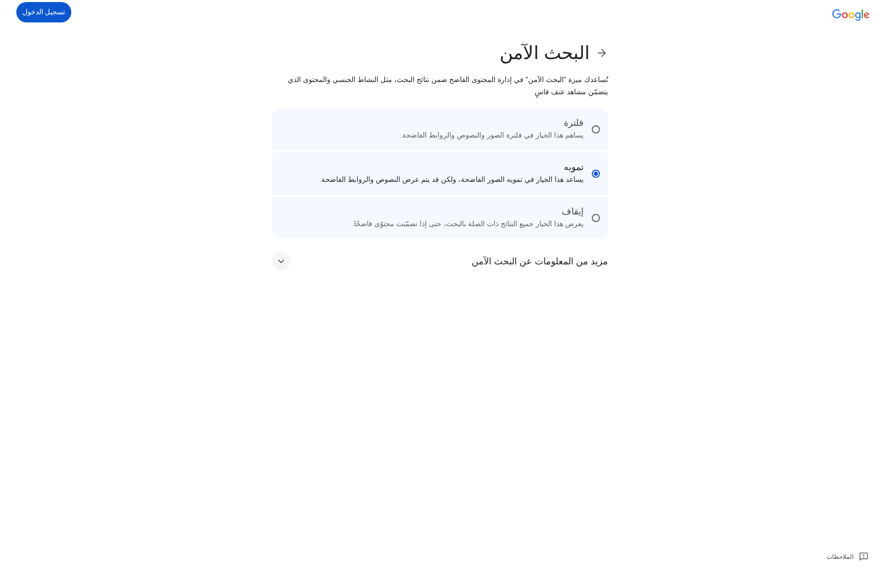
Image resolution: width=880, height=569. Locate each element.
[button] (440, 261)
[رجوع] (599, 53)
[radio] (440, 129)
